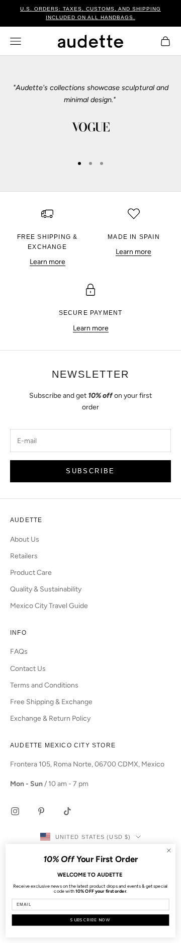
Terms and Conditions (44, 685)
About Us (24, 539)
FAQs (19, 651)
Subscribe (90, 471)
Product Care (31, 572)
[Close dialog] (168, 850)
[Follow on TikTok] (67, 811)
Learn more (47, 262)
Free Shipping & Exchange (51, 702)
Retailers (24, 556)
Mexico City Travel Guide (49, 606)
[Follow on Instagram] (15, 811)
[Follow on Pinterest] (41, 811)
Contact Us (28, 668)
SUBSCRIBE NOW (90, 920)
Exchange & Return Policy (50, 718)
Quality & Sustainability (45, 589)
